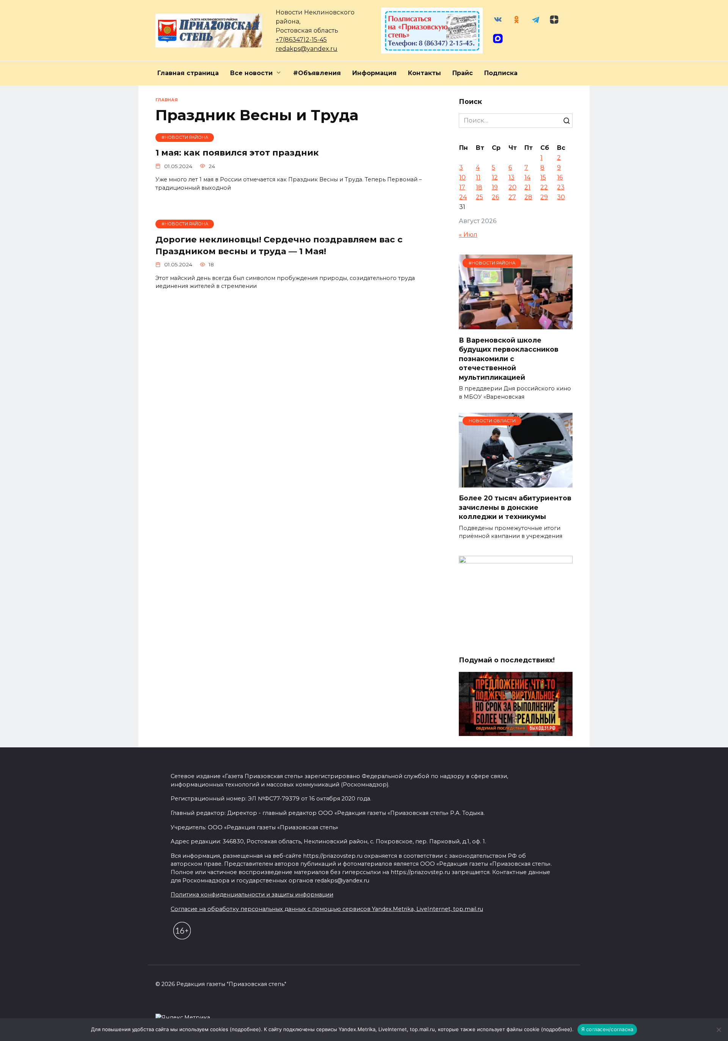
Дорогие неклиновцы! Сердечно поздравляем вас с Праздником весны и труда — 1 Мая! (279, 245)
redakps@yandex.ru (306, 48)
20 (512, 187)
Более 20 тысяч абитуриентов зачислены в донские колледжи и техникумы (515, 507)
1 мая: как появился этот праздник (237, 153)
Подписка (501, 73)
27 (512, 197)
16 (560, 177)
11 (478, 177)
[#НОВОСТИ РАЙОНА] (516, 324)
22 (544, 187)
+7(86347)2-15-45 (301, 39)
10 (462, 177)
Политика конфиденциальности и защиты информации (252, 894)
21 (527, 187)
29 (544, 197)
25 (479, 197)
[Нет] (718, 1029)
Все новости (251, 73)
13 (511, 177)
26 (495, 197)
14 (527, 177)
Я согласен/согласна (607, 1029)
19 (495, 187)
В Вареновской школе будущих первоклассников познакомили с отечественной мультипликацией (509, 358)
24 (463, 197)
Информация (374, 73)
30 (561, 197)
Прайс (462, 73)
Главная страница (188, 73)
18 (479, 187)
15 (543, 177)
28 (528, 197)
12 (495, 177)
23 (561, 187)
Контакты (424, 73)
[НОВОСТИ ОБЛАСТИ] (516, 482)
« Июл (468, 234)
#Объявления (317, 73)
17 (462, 187)
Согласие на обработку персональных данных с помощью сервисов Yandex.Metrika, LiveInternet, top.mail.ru (327, 909)
